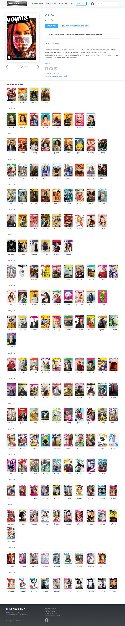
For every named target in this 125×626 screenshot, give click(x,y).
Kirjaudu (81, 4)
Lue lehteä (51, 26)
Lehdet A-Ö (50, 4)
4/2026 (105, 35)
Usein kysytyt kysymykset (17, 615)
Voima (47, 63)
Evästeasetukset (52, 616)
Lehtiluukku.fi (17, 609)
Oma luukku (37, 4)
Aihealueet (62, 4)
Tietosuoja (50, 611)
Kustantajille (51, 613)
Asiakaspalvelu (13, 612)
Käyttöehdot (51, 609)
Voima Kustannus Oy (60, 76)
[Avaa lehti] (11, 94)
